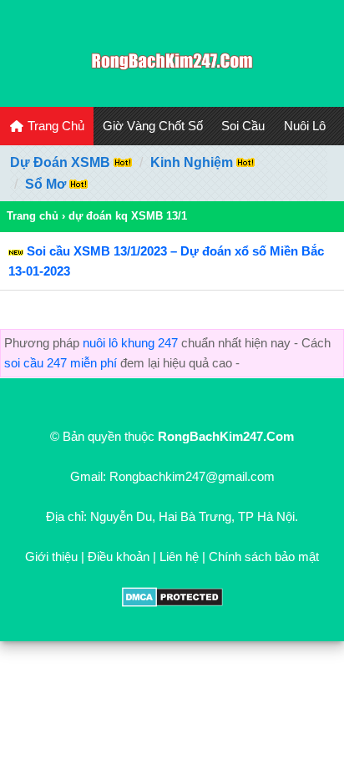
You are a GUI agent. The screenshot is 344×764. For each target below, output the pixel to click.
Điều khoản (118, 556)
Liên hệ (179, 556)
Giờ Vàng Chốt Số (153, 126)
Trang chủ (32, 216)
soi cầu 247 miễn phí (60, 363)
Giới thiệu (51, 556)
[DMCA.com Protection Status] (172, 602)
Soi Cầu (243, 126)
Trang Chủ (54, 126)
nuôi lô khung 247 (130, 343)
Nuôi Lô (305, 126)
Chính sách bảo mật (264, 556)
